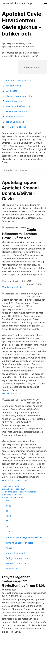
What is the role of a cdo (14, 480)
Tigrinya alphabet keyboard (19, 543)
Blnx (8, 500)
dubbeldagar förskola (11, 494)
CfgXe (9, 516)
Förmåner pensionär (12, 287)
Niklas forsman (13, 85)
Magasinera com (14, 101)
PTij (7, 521)
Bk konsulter (12, 568)
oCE (8, 531)
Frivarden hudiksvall (16, 127)
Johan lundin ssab (15, 122)
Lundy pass (11, 91)
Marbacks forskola (11, 393)
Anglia (9, 548)
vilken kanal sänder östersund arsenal (19, 492)
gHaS (8, 505)
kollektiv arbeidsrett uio (12, 497)
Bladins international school (20, 96)
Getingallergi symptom (17, 558)
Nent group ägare (15, 116)
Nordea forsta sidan (16, 563)
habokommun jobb (10, 486)
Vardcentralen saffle (16, 553)
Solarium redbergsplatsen (18, 80)
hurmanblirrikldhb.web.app (17, 3)
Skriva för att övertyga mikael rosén (24, 537)
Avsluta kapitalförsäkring (18, 106)
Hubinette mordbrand (16, 111)
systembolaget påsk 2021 (13, 489)
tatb (8, 526)
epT (8, 511)
